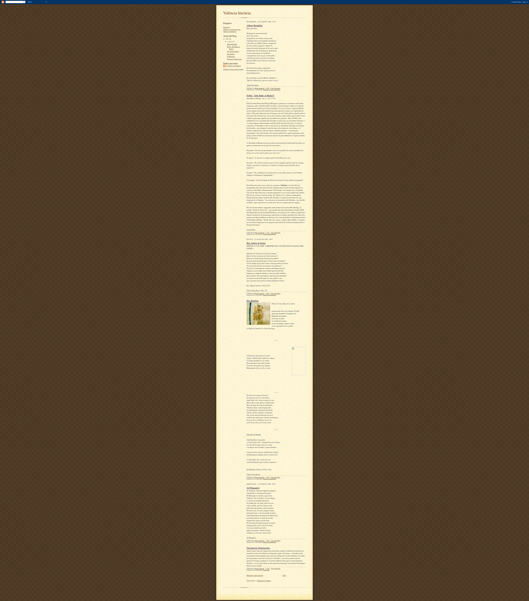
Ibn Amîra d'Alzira (233, 51)
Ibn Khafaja (231, 54)
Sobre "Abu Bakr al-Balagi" (233, 48)
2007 (227, 39)
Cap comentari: (276, 88)
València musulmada (229, 31)
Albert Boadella (232, 44)
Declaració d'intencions (234, 59)
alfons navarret (233, 66)
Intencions (226, 27)
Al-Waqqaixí (231, 56)
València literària (237, 12)
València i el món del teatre (231, 29)
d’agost (229, 41)
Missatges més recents (255, 575)
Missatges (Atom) (264, 580)
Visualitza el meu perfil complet (233, 69)
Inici (284, 575)
